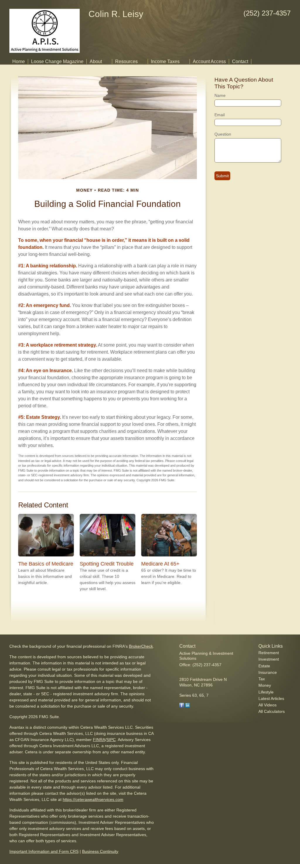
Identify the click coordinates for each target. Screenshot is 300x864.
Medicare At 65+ (160, 564)
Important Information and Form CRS (44, 851)
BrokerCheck (141, 646)
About (96, 61)
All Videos (267, 705)
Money (264, 685)
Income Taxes (165, 61)
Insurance (267, 672)
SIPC (111, 739)
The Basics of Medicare (45, 564)
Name (220, 95)
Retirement (268, 652)
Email (219, 114)
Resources (126, 61)
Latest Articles (271, 698)
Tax (261, 678)
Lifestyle (266, 692)
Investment (268, 659)
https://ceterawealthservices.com (93, 799)
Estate (264, 666)
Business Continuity (100, 851)
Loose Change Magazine (57, 61)
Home (18, 61)
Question (222, 134)
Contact (240, 61)
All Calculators (271, 711)
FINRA (99, 739)
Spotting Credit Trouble (107, 564)
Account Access (209, 61)
